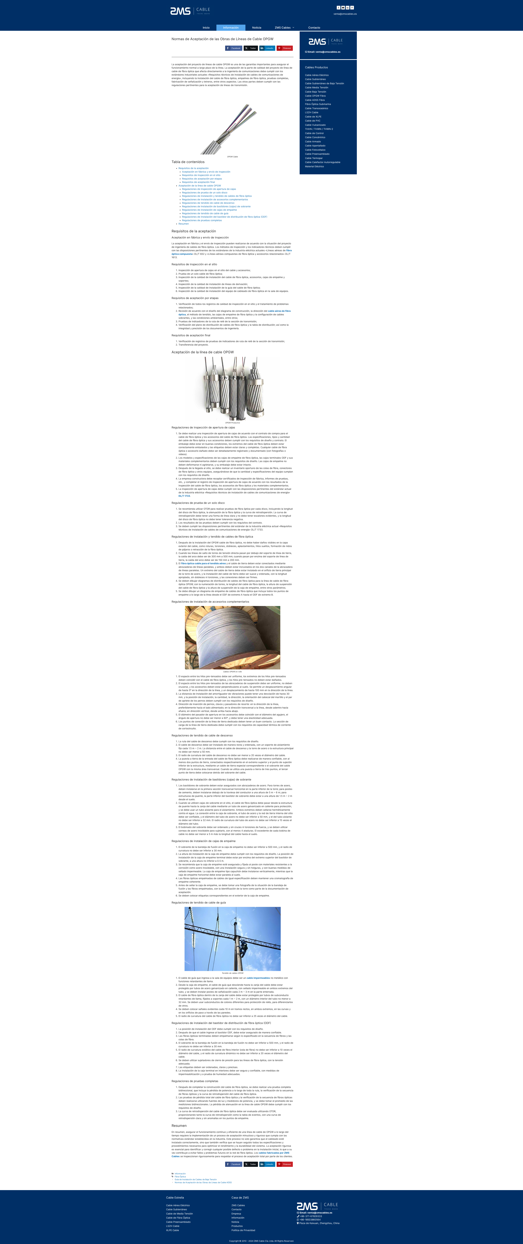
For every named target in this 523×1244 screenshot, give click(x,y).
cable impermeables (258, 978)
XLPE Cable (172, 1230)
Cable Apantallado (315, 145)
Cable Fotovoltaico (315, 149)
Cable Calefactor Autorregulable (322, 162)
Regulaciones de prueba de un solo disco (204, 192)
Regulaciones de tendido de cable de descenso (208, 203)
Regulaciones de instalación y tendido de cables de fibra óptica (217, 196)
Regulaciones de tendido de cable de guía (205, 213)
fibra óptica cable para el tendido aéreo (203, 563)
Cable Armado (313, 141)
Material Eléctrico (314, 166)
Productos (237, 1226)
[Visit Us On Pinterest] (352, 9)
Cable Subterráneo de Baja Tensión (324, 83)
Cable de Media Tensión (179, 1213)
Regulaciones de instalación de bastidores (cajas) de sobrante (216, 206)
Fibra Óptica (180, 1176)
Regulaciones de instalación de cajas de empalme (209, 209)
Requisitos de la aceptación (194, 168)
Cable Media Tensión (316, 87)
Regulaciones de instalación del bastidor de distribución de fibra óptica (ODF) (224, 216)
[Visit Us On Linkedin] (347, 9)
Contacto (314, 27)
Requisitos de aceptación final (198, 182)
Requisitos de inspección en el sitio (201, 175)
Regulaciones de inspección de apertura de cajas (209, 189)
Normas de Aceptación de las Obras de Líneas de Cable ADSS (203, 1182)
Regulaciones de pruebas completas (202, 220)
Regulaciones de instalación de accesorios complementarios (215, 199)
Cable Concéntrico (315, 137)
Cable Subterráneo (315, 79)
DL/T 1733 (184, 496)
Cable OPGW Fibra (315, 95)
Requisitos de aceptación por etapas (202, 178)
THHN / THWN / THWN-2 (319, 129)
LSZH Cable (311, 112)
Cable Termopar (314, 158)
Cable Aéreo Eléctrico (317, 75)
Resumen (184, 223)
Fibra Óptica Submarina (318, 104)
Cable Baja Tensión (315, 91)
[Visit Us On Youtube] (343, 9)
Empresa (236, 1213)
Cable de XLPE (313, 116)
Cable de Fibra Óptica (178, 1217)
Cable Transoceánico (316, 108)
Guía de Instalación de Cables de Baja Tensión (196, 1179)
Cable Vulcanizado (315, 125)
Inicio (206, 27)
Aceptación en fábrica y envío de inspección (206, 171)
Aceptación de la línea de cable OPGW (200, 185)
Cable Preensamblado (317, 154)
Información (231, 27)
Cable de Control (314, 133)
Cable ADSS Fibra (315, 100)
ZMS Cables (283, 27)
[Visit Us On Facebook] (338, 9)
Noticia (256, 27)
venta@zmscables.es (345, 14)
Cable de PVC (312, 120)
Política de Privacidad (243, 1230)
